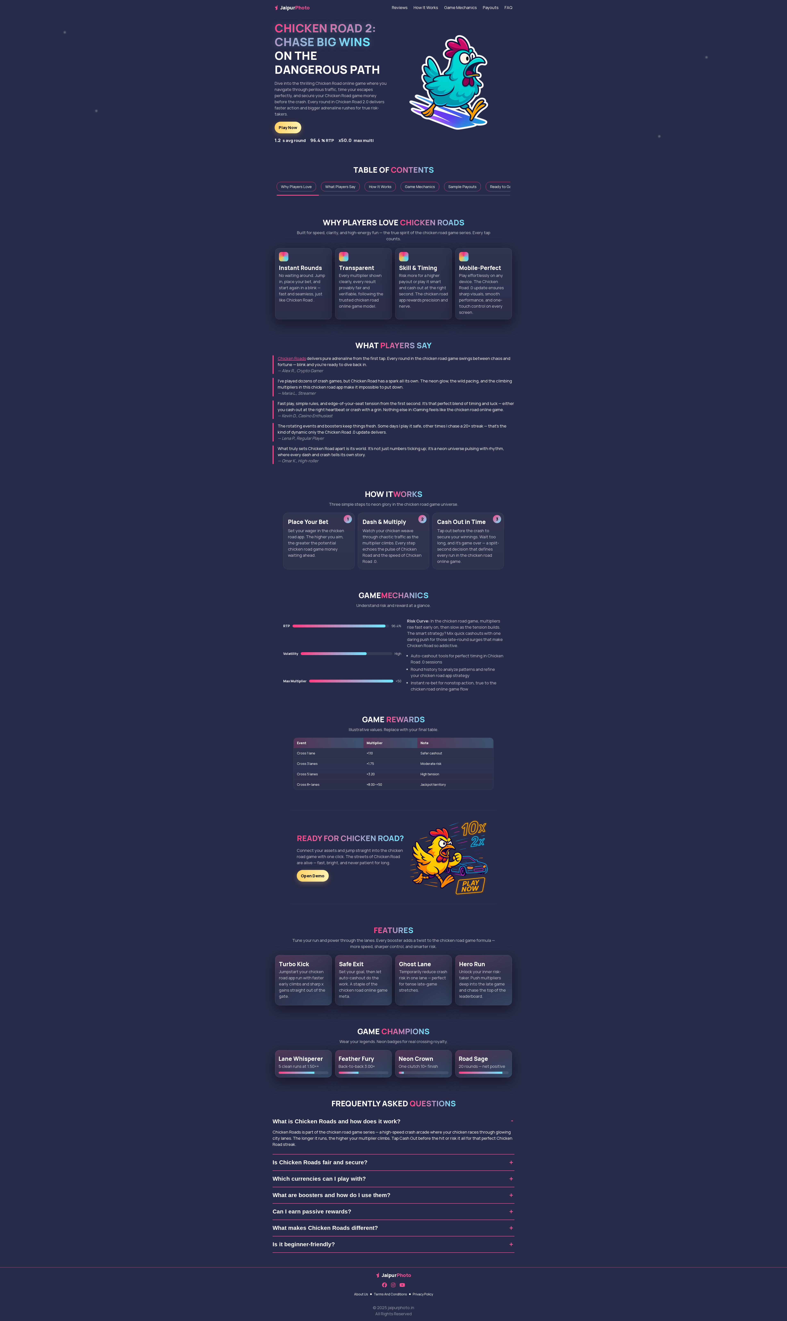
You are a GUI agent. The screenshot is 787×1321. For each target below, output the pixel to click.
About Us (361, 1294)
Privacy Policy (423, 1294)
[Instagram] (393, 1285)
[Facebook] (384, 1285)
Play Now (288, 127)
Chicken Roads (292, 358)
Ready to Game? (504, 186)
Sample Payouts (462, 186)
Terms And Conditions (390, 1294)
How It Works (426, 7)
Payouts (490, 7)
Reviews (399, 7)
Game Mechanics (460, 7)
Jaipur (295, 7)
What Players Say (340, 186)
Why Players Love (296, 186)
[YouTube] (402, 1285)
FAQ (508, 7)
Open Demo (313, 876)
